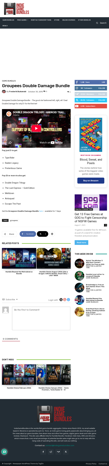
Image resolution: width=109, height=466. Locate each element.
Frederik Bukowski (17, 91)
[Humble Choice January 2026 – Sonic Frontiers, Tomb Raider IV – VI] (54, 374)
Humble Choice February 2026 (19, 388)
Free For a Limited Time (84, 209)
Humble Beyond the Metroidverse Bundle (19, 273)
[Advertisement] (54, 55)
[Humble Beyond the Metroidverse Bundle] (19, 258)
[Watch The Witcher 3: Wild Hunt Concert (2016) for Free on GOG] (79, 263)
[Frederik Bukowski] (4, 91)
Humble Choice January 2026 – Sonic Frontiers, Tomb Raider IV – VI (54, 389)
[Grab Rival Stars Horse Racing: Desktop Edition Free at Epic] (79, 312)
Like (103, 82)
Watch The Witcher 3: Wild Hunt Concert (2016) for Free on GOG (95, 262)
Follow (101, 88)
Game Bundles (9, 81)
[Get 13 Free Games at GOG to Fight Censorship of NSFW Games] (91, 202)
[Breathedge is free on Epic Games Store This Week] (79, 287)
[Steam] (58, 452)
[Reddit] (51, 452)
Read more (81, 242)
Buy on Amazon (90, 180)
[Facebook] (43, 452)
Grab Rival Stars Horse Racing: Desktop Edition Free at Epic (95, 310)
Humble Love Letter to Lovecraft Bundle (95, 275)
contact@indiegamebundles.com (59, 445)
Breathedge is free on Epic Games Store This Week (95, 286)
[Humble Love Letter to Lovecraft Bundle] (79, 276)
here (41, 211)
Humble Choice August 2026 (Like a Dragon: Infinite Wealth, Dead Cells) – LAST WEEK (54, 273)
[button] (100, 23)
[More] (52, 234)
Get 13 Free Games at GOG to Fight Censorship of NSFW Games (91, 217)
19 (105, 225)
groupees (14, 220)
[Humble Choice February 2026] (19, 374)
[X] (66, 452)
